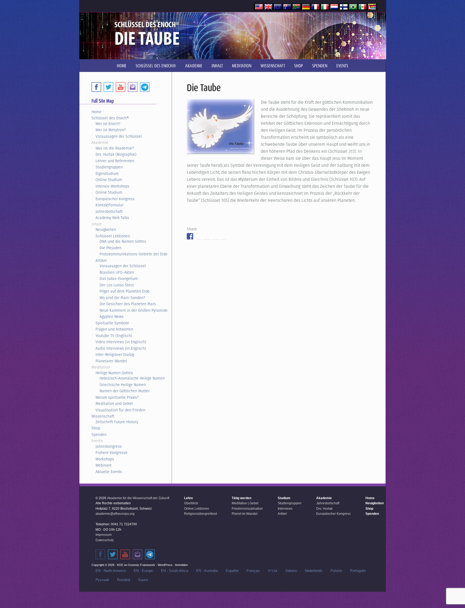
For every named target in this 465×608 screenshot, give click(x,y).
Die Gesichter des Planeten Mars (128, 304)
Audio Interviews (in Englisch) (121, 348)
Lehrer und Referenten (115, 161)
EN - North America (111, 571)
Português (358, 571)
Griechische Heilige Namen (123, 384)
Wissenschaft (102, 416)
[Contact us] (133, 87)
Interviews (285, 508)
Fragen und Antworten (114, 329)
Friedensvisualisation (247, 508)
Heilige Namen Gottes (114, 373)
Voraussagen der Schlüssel (119, 136)
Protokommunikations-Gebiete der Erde (134, 254)
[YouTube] (120, 87)
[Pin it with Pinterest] (215, 236)
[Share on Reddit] (206, 236)
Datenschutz (105, 540)
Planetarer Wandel (111, 361)
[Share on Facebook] (190, 236)
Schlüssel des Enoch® (110, 118)
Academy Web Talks (112, 217)
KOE (120, 565)
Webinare (104, 465)
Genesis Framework (141, 565)
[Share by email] (223, 236)
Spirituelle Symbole (112, 323)
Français (253, 571)
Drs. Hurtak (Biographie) (116, 154)
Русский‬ (102, 580)
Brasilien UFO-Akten (117, 272)
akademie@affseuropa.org (115, 514)
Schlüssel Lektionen (113, 236)
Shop (95, 428)
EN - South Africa (174, 571)
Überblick (191, 503)
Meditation (100, 367)
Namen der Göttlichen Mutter (125, 391)
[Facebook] (96, 87)
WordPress (165, 565)
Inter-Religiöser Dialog (115, 354)
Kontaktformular (110, 205)
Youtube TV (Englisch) (114, 335)
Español (232, 571)
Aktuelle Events (109, 471)
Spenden (99, 434)
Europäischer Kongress (115, 198)
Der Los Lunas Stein (117, 285)
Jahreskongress (109, 446)
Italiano (291, 571)
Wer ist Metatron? (111, 130)
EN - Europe (143, 571)
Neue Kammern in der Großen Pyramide (134, 310)
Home (96, 111)
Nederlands (313, 571)
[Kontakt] (137, 554)
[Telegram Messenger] (145, 87)
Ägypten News (112, 316)
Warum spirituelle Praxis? (117, 397)
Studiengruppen (109, 167)
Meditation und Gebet (114, 403)
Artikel (101, 260)
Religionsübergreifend (200, 514)
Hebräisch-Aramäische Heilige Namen (132, 378)
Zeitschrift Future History (117, 422)
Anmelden (181, 565)
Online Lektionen (196, 508)
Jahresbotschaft (109, 211)
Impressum (104, 535)
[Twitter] (108, 87)
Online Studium (109, 179)
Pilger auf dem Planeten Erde (125, 291)
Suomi (143, 580)
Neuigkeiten (106, 229)
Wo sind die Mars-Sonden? (122, 297)
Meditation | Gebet (245, 503)
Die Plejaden (110, 248)
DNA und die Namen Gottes (123, 241)
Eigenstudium (107, 173)
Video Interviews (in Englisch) (121, 342)
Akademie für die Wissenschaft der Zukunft (138, 498)
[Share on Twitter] (198, 236)
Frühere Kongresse (112, 452)
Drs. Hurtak (324, 508)
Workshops (105, 459)
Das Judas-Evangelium (119, 278)
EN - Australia (207, 571)
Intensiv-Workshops (112, 186)
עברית (272, 571)
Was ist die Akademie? (115, 148)
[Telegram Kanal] (150, 554)
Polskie (336, 571)
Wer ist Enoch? (108, 123)
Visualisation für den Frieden (120, 410)
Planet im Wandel (245, 514)
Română (123, 580)
